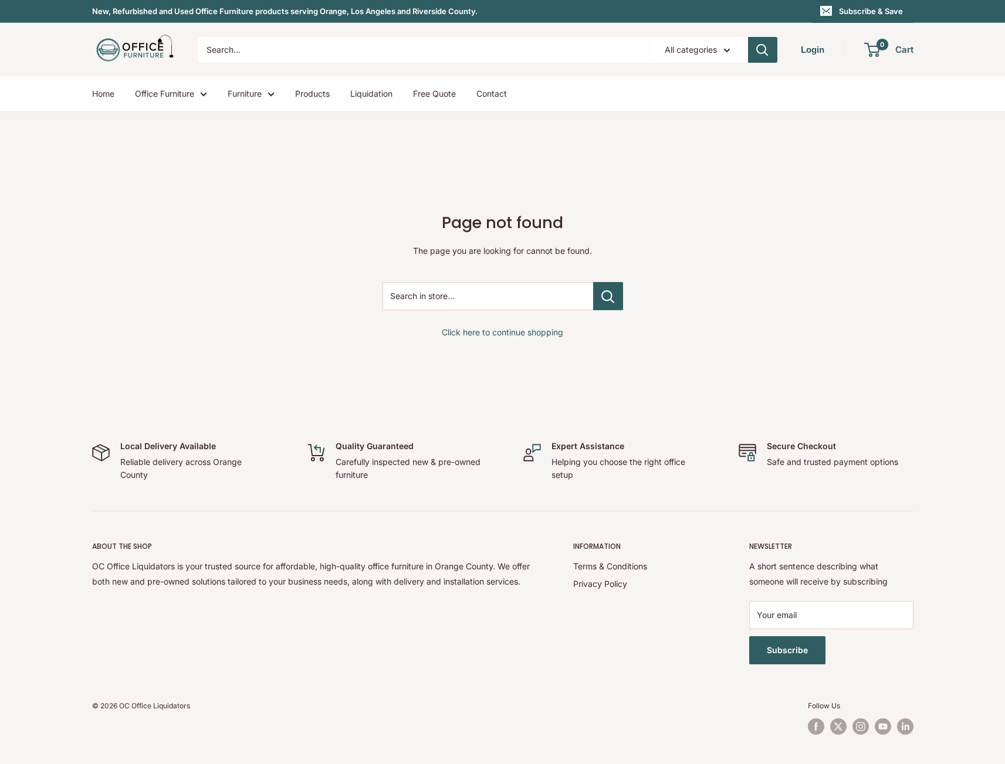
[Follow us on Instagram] (860, 726)
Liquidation (371, 94)
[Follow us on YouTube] (883, 726)
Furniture (245, 94)
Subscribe (787, 650)
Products (312, 94)
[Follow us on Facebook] (816, 726)
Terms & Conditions (610, 566)
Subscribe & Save (871, 11)
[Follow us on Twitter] (838, 726)
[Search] (762, 50)
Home (103, 94)
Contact (491, 94)
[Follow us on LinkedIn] (905, 726)
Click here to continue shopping (502, 332)
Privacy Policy (600, 584)
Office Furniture (164, 94)
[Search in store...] (608, 296)
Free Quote (434, 94)
